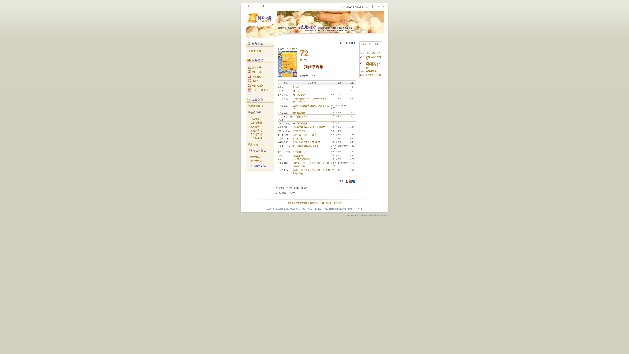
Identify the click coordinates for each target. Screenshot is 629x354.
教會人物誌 (256, 130)
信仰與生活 (256, 138)
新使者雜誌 (256, 160)
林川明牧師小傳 (300, 116)
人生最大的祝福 (300, 152)
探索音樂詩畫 (299, 131)
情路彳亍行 (298, 138)
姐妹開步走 (256, 122)
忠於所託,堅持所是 (301, 159)
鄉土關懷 (255, 118)
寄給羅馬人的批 (373, 75)
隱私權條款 (326, 203)
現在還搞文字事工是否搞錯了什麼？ (373, 65)
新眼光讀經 (257, 85)
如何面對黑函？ (300, 112)
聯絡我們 (338, 203)
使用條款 (314, 203)
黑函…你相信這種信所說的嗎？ (307, 142)
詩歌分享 (256, 72)
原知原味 (255, 126)
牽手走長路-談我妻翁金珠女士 (307, 146)
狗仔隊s (296, 91)
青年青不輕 (256, 134)
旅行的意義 (371, 71)
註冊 (262, 6)
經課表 (255, 81)
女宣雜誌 (255, 157)
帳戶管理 (256, 51)
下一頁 (374, 44)
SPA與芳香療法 (300, 123)
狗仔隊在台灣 (299, 95)
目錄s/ (296, 87)
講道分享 (256, 67)
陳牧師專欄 (257, 106)
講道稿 (254, 144)
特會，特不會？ (373, 53)
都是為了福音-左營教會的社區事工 (309, 127)
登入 (251, 6)
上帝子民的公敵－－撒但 (304, 135)
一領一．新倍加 (259, 90)
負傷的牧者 (298, 155)
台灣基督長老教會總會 (297, 203)
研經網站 (256, 76)
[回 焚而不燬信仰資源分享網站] (378, 6)
